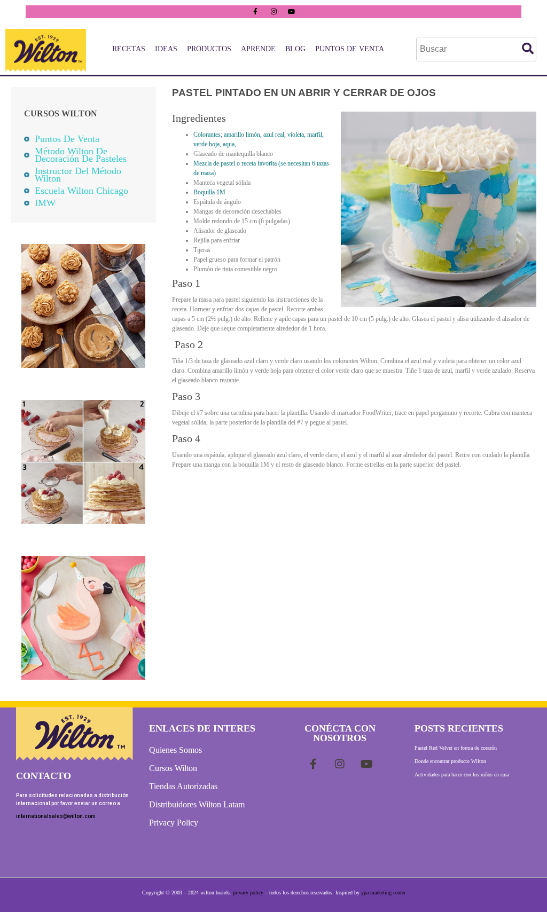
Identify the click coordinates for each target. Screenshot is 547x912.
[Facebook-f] (255, 11)
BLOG (295, 49)
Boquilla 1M (209, 192)
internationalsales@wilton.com (56, 816)
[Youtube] (291, 11)
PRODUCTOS (209, 49)
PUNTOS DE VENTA (349, 49)
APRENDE (258, 49)
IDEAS (166, 49)
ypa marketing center (383, 892)
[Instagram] (273, 11)
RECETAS (128, 49)
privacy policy (248, 892)
